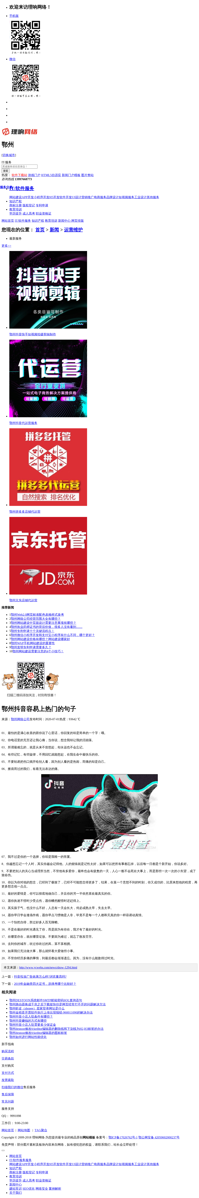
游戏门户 (34, 175)
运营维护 (73, 229)
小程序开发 (41, 1164)
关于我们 (15, 1192)
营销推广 (87, 1164)
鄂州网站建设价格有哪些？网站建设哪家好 (40, 639)
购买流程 (8, 1051)
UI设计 (76, 1164)
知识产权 (15, 201)
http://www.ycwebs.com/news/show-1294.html (48, 967)
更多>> (6, 245)
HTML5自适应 (51, 175)
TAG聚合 (41, 1130)
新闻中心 (64, 220)
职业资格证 (43, 1180)
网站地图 (24, 1130)
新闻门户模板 (71, 175)
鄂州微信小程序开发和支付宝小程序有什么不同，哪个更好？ (53, 635)
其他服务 (153, 1164)
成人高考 (29, 1180)
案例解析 (55, 1188)
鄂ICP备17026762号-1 (123, 1137)
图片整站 (87, 175)
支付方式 (8, 1072)
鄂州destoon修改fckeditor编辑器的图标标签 (38, 1032)
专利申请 (42, 1172)
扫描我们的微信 (12, 1087)
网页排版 (77, 220)
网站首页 (8, 220)
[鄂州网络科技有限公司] (20, 135)
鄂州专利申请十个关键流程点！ (32, 631)
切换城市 (9, 155)
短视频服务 (126, 1164)
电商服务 (100, 1164)
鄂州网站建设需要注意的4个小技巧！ (38, 651)
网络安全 (42, 1188)
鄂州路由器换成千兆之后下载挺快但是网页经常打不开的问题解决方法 (57, 1004)
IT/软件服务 (23, 220)
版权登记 (29, 1172)
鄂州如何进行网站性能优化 (28, 1037)
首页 (40, 229)
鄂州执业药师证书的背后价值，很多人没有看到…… (46, 626)
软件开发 (65, 1164)
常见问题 (8, 1101)
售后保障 (8, 1094)
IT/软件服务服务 (20, 1160)
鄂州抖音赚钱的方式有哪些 (28, 1020)
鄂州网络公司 (20, 719)
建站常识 (15, 1188)
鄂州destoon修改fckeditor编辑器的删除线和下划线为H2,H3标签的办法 (56, 1028)
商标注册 (15, 1172)
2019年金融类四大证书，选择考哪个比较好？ (45, 983)
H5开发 (54, 1164)
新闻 (54, 229)
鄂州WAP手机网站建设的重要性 (33, 643)
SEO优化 (29, 1188)
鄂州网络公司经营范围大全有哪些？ (36, 618)
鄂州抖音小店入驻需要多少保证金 (32, 1024)
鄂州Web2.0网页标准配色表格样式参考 (37, 614)
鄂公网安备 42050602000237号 (159, 1137)
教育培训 (15, 209)
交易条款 (8, 1058)
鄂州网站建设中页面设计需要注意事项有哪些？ (43, 622)
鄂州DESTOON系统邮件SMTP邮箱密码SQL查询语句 (45, 1000)
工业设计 (140, 1164)
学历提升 (15, 1180)
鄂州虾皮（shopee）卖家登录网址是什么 (37, 1008)
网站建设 (15, 1164)
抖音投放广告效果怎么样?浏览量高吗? (40, 976)
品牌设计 (112, 1164)
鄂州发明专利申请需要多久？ (31, 647)
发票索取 (8, 1080)
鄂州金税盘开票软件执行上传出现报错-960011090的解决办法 (51, 1012)
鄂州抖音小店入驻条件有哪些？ (31, 1016)
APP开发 (28, 1164)
